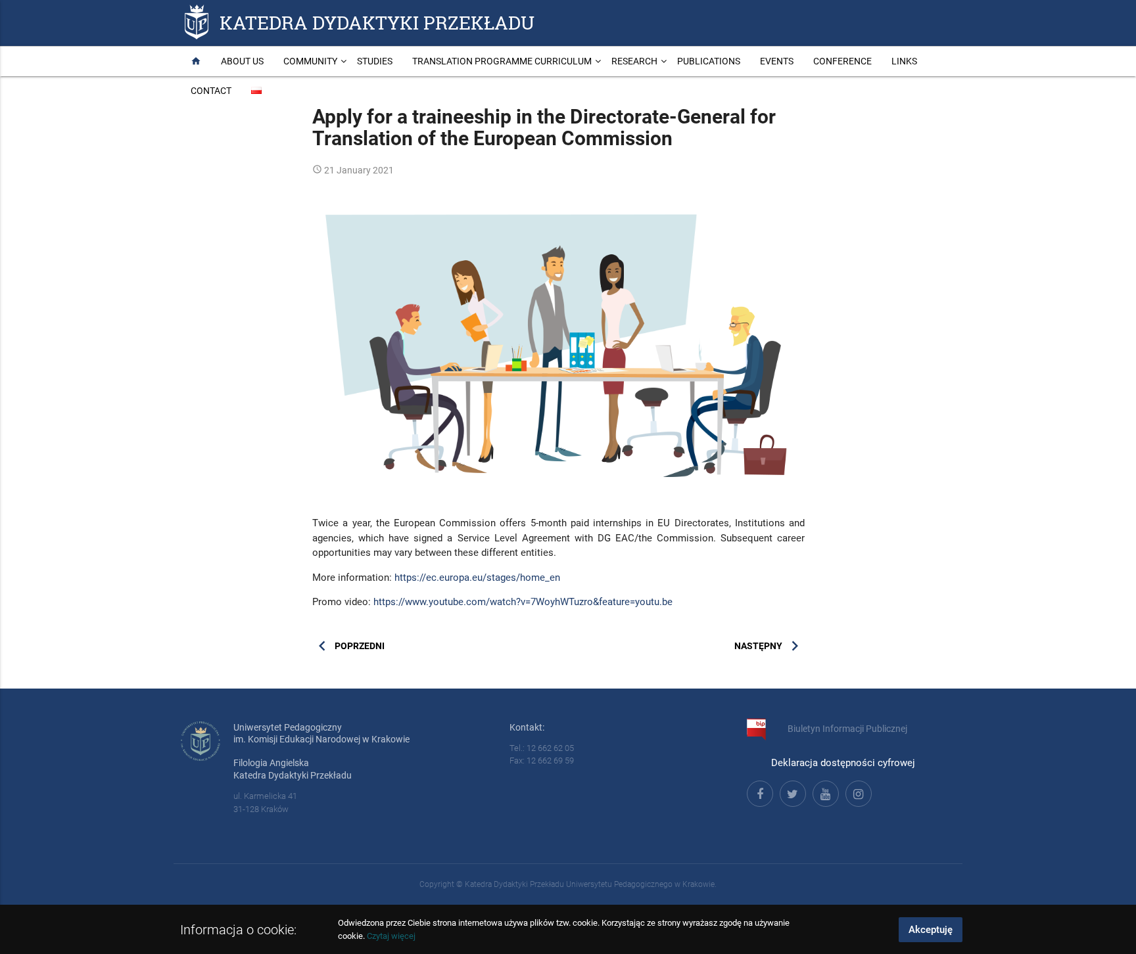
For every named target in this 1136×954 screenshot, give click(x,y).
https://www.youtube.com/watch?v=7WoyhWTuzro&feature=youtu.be (523, 602)
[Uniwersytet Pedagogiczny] (197, 21)
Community (310, 61)
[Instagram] (856, 792)
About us (242, 61)
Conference (842, 61)
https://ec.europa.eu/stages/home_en (477, 577)
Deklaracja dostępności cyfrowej (843, 763)
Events (776, 61)
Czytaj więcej (391, 936)
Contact (211, 90)
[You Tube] (824, 792)
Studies (374, 61)
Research (634, 61)
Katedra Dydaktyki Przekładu (377, 22)
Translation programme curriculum (502, 61)
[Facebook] (758, 792)
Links (904, 61)
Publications (708, 61)
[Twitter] (791, 792)
